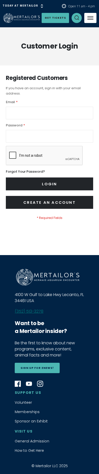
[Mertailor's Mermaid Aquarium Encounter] (13, 18)
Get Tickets (55, 18)
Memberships (27, 411)
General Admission (32, 441)
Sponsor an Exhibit (31, 421)
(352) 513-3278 (29, 311)
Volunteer (23, 402)
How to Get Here (29, 450)
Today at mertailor (20, 5)
